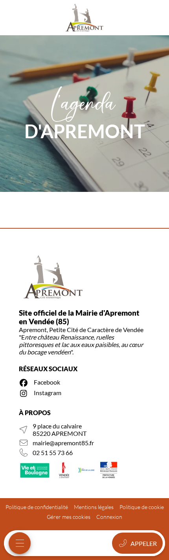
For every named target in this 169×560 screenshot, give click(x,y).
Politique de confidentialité (37, 507)
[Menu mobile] (20, 543)
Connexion (109, 516)
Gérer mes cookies (68, 516)
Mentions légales (94, 507)
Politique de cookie (141, 507)
